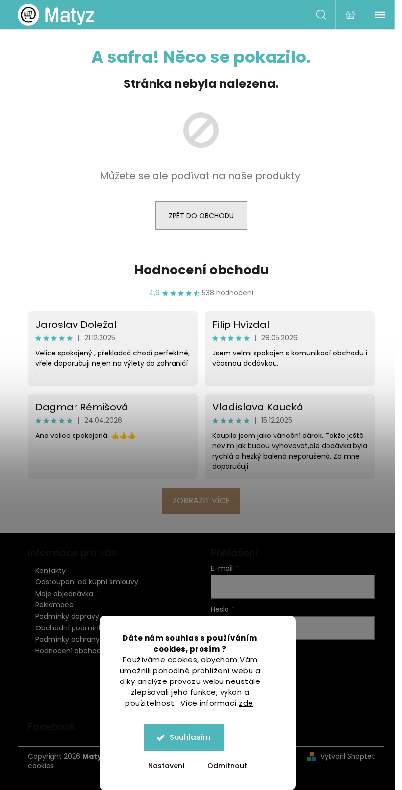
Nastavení (166, 766)
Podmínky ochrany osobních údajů (94, 639)
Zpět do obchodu (201, 215)
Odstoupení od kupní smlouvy (86, 582)
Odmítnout (227, 766)
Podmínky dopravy (67, 616)
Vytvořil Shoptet (347, 756)
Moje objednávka (64, 594)
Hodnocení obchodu (201, 270)
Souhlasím (190, 737)
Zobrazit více (201, 500)
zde (246, 703)
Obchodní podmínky (70, 628)
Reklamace (54, 605)
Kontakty (50, 570)
